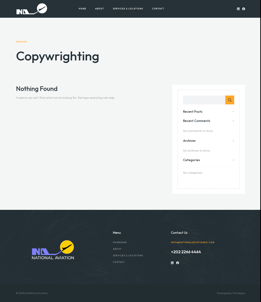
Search (229, 100)
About (99, 9)
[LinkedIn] (238, 8)
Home (82, 9)
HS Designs (239, 293)
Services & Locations (128, 9)
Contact (158, 9)
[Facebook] (243, 8)
